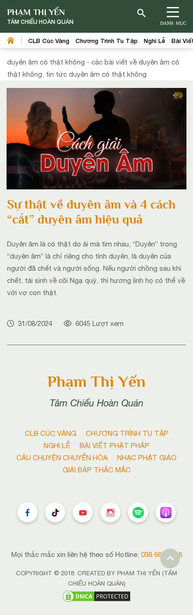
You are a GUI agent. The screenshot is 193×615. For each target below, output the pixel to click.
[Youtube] (83, 512)
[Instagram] (110, 512)
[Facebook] (27, 512)
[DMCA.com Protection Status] (96, 595)
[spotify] (138, 512)
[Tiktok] (55, 512)
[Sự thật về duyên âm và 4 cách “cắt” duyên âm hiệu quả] (96, 138)
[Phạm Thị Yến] (40, 16)
